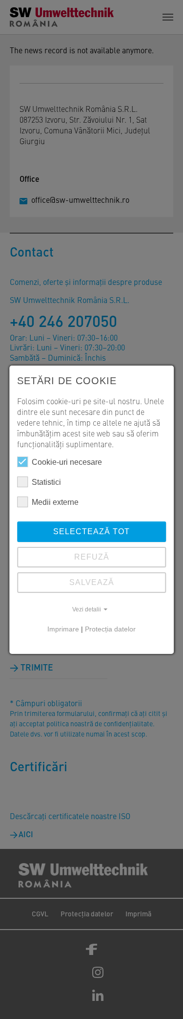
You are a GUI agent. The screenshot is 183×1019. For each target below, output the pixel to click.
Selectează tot (91, 531)
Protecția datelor (110, 629)
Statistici (46, 482)
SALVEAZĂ (91, 582)
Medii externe (55, 502)
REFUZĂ (91, 557)
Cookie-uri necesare (67, 462)
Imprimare (63, 629)
